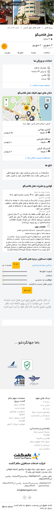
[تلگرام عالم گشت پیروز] (29, 497)
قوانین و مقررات (43, 438)
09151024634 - (29, 486)
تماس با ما (45, 405)
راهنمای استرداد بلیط (41, 412)
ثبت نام (46, 408)
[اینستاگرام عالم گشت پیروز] (24, 497)
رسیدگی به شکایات (42, 445)
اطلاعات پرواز (19, 404)
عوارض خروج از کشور (16, 424)
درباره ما (46, 401)
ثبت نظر (27, 290)
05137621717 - (42, 486)
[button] (26, 108)
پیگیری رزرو (44, 448)
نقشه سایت (20, 408)
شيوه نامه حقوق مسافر (40, 441)
